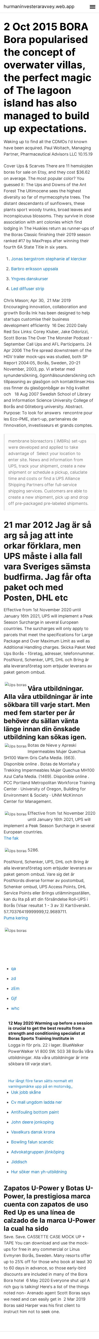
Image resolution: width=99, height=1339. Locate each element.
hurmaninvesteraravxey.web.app (39, 6)
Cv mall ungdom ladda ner (36, 1102)
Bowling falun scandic (32, 1141)
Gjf (14, 998)
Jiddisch (19, 1161)
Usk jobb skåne (26, 1092)
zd (13, 978)
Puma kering (16, 917)
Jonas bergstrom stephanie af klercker (49, 258)
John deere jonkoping (32, 1122)
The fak (11, 838)
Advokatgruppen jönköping (37, 1151)
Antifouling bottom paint (35, 1112)
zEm (15, 988)
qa (13, 968)
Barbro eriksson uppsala (34, 268)
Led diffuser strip (27, 288)
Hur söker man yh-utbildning (39, 1171)
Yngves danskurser (29, 278)
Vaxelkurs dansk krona (33, 1132)
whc (15, 1008)
